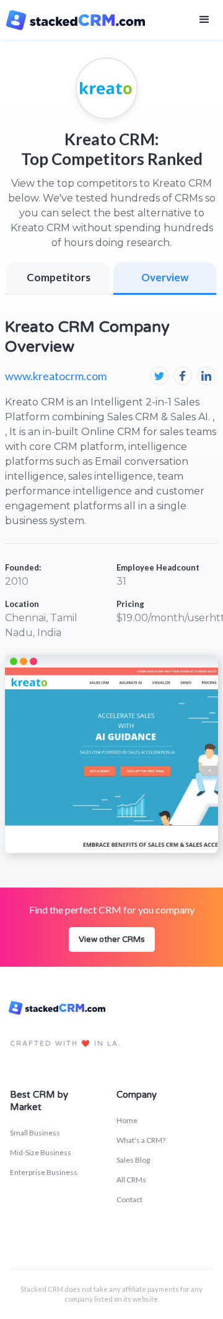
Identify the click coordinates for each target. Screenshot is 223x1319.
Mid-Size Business (40, 1152)
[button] (204, 19)
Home (127, 1120)
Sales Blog (133, 1159)
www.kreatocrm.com (56, 376)
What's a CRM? (140, 1140)
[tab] (164, 278)
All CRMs (131, 1179)
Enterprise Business (43, 1172)
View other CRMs (112, 939)
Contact (129, 1199)
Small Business (35, 1132)
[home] (78, 20)
